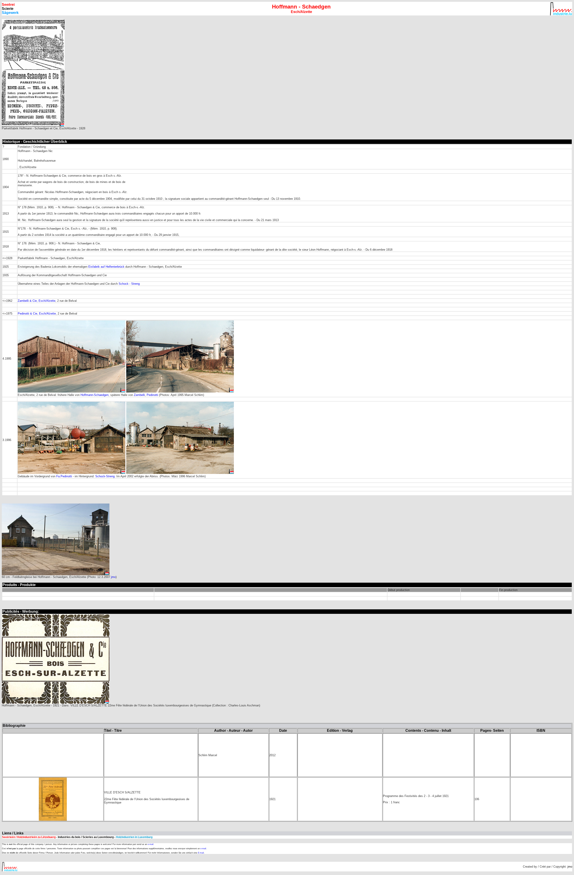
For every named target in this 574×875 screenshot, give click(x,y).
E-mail (201, 853)
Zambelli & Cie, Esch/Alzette (36, 300)
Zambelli (139, 395)
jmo (113, 577)
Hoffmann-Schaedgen (94, 395)
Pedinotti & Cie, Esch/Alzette (37, 313)
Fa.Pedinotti (64, 476)
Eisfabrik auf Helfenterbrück (106, 266)
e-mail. (151, 844)
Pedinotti (152, 395)
